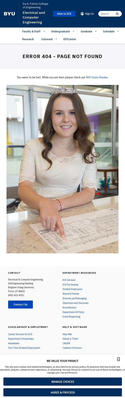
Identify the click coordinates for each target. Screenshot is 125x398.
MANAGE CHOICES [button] (62, 382)
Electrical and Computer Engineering (34, 17)
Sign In (89, 13)
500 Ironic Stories (97, 77)
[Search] (117, 14)
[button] (118, 359)
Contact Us (21, 304)
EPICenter (69, 39)
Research (28, 39)
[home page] (9, 13)
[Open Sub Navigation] (44, 31)
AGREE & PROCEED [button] (63, 392)
